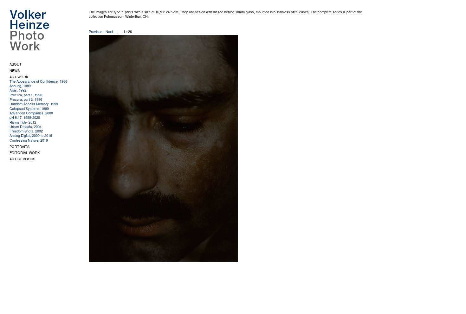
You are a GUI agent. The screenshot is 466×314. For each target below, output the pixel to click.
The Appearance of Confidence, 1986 (38, 81)
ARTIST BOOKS (22, 158)
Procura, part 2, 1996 (26, 99)
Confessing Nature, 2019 (29, 140)
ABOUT (16, 64)
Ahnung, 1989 (20, 85)
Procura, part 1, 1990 (26, 94)
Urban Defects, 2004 (26, 126)
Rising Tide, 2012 (23, 122)
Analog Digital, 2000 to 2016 (31, 135)
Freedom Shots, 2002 (26, 130)
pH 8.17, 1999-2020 (25, 117)
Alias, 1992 (18, 90)
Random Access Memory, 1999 (34, 103)
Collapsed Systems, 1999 (29, 108)
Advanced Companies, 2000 (31, 112)
